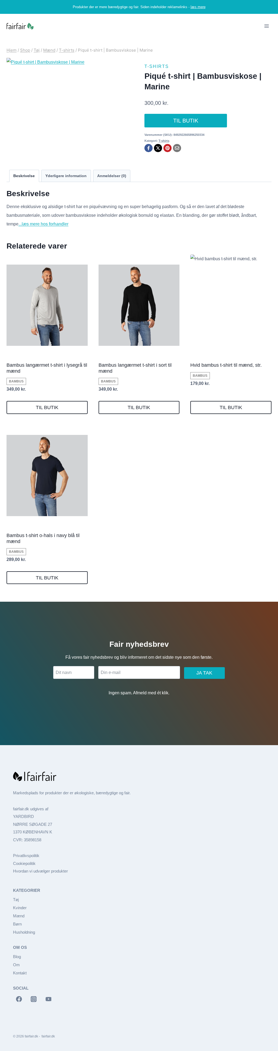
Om (16, 964)
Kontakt (20, 973)
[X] (158, 148)
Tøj (16, 899)
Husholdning (24, 932)
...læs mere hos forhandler (43, 224)
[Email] (177, 148)
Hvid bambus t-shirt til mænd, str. (226, 365)
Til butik (185, 121)
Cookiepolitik (24, 863)
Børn (17, 924)
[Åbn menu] (266, 26)
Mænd (18, 916)
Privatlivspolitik (26, 855)
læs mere (198, 7)
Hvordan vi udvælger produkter (40, 871)
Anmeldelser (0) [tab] (111, 176)
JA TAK (204, 673)
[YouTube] (49, 999)
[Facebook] (148, 148)
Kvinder (20, 907)
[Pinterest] (167, 148)
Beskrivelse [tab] (24, 176)
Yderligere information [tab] (66, 176)
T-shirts (156, 66)
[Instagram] (34, 999)
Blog (17, 956)
